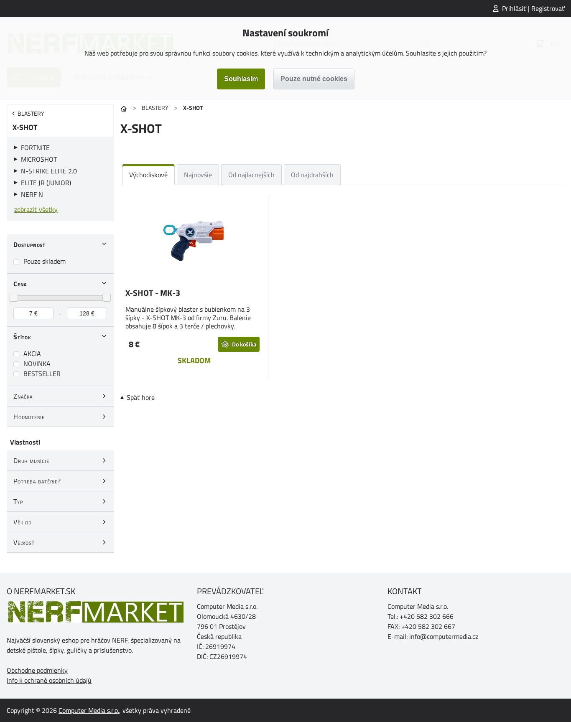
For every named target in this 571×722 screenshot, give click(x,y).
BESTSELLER (42, 374)
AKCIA (32, 353)
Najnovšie (198, 175)
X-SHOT (25, 127)
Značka (23, 396)
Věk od (22, 522)
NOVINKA (37, 363)
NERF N (32, 194)
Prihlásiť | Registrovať (533, 8)
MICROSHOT (39, 159)
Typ (18, 501)
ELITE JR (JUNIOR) (46, 183)
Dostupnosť (29, 244)
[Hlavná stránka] (123, 108)
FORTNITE (35, 147)
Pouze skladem (44, 261)
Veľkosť (24, 542)
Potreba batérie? (37, 481)
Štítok (22, 337)
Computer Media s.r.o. (89, 710)
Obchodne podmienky (37, 670)
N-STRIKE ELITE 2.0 (49, 171)
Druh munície (31, 460)
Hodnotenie (29, 417)
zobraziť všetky (36, 209)
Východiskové (148, 175)
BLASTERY (155, 107)
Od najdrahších (312, 175)
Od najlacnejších (251, 175)
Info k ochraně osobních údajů (49, 680)
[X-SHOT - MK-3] (194, 240)
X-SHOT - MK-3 (152, 292)
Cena (20, 284)
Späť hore (141, 397)
